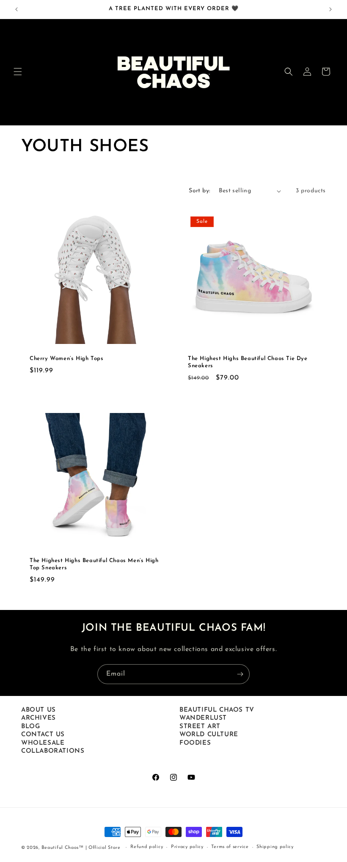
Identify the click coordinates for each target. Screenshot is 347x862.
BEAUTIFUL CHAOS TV (216, 710)
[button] (17, 71)
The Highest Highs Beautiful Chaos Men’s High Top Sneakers (94, 564)
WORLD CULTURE (208, 735)
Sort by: (199, 191)
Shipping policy (275, 847)
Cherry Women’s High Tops (66, 358)
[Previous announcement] (16, 9)
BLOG (30, 726)
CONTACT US (43, 735)
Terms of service (229, 847)
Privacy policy (187, 847)
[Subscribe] (240, 674)
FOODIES (195, 743)
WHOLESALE (42, 743)
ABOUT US (38, 710)
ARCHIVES (38, 718)
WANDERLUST (203, 718)
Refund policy (146, 847)
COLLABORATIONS (52, 751)
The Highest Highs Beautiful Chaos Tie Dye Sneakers (248, 362)
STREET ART (199, 726)
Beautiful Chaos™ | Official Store (81, 847)
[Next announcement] (330, 9)
